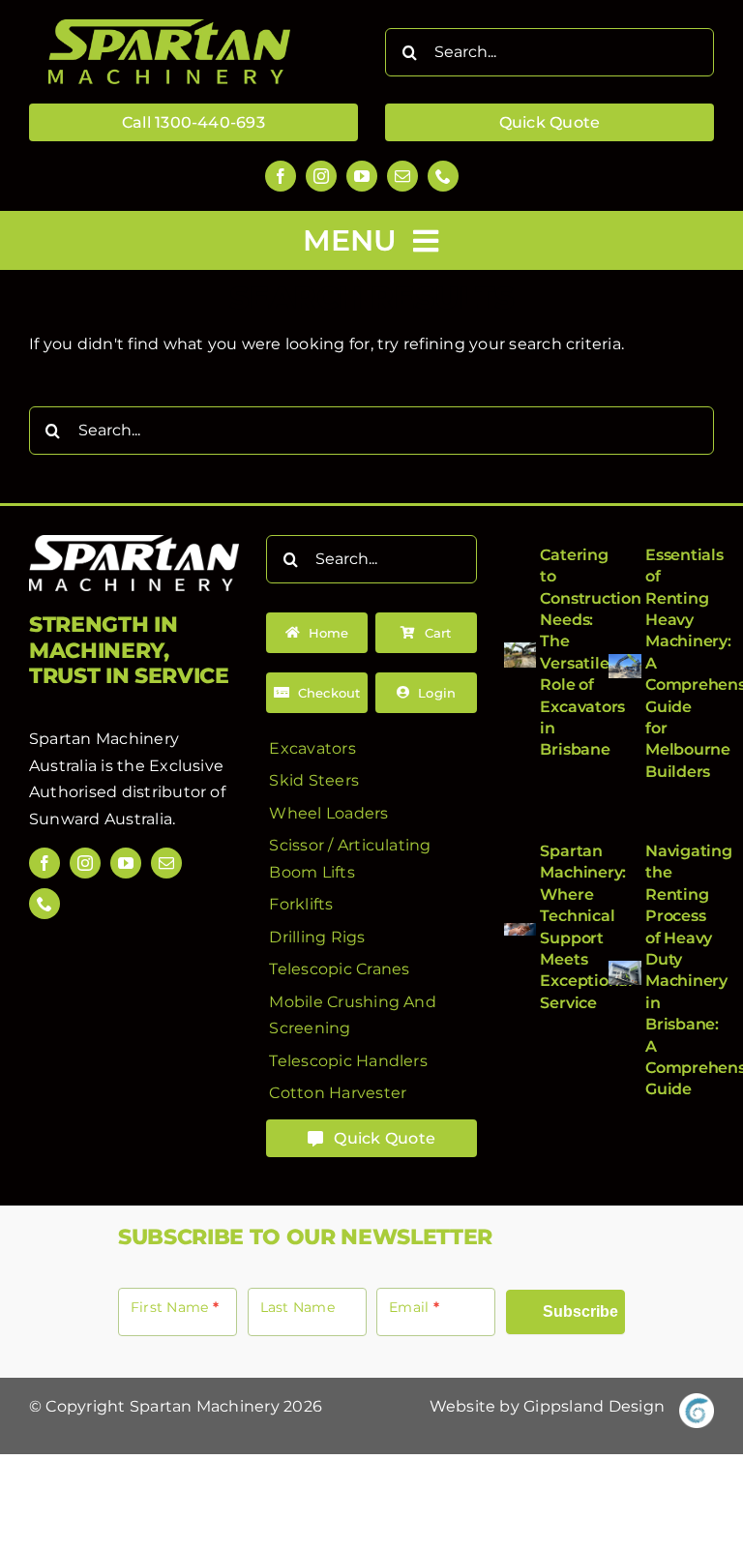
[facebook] (280, 176)
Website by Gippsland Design (547, 1406)
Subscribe (580, 1311)
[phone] (443, 176)
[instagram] (321, 176)
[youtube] (361, 176)
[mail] (402, 176)
